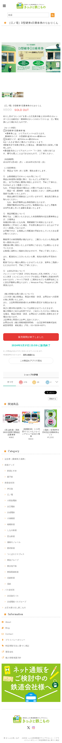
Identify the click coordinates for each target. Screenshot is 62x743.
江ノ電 (10, 494)
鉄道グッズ (9, 465)
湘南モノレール (14, 542)
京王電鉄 (11, 506)
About (8, 622)
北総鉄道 (11, 578)
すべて (10, 382)
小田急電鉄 (12, 500)
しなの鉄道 (12, 530)
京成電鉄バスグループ (16, 601)
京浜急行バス (13, 596)
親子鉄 (10, 477)
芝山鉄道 (11, 536)
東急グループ (13, 560)
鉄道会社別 (9, 482)
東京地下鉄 (12, 566)
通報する (52, 399)
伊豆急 (10, 488)
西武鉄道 (11, 548)
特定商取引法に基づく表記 (17, 646)
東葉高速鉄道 (13, 572)
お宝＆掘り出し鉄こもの (15, 607)
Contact (9, 634)
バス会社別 (9, 590)
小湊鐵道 (11, 518)
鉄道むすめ (12, 471)
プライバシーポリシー (15, 640)
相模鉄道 (11, 524)
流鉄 (9, 584)
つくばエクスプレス (15, 554)
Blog (7, 628)
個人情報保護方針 (13, 657)
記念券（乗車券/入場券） (15, 459)
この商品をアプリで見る (31, 360)
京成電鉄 (11, 512)
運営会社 (9, 652)
